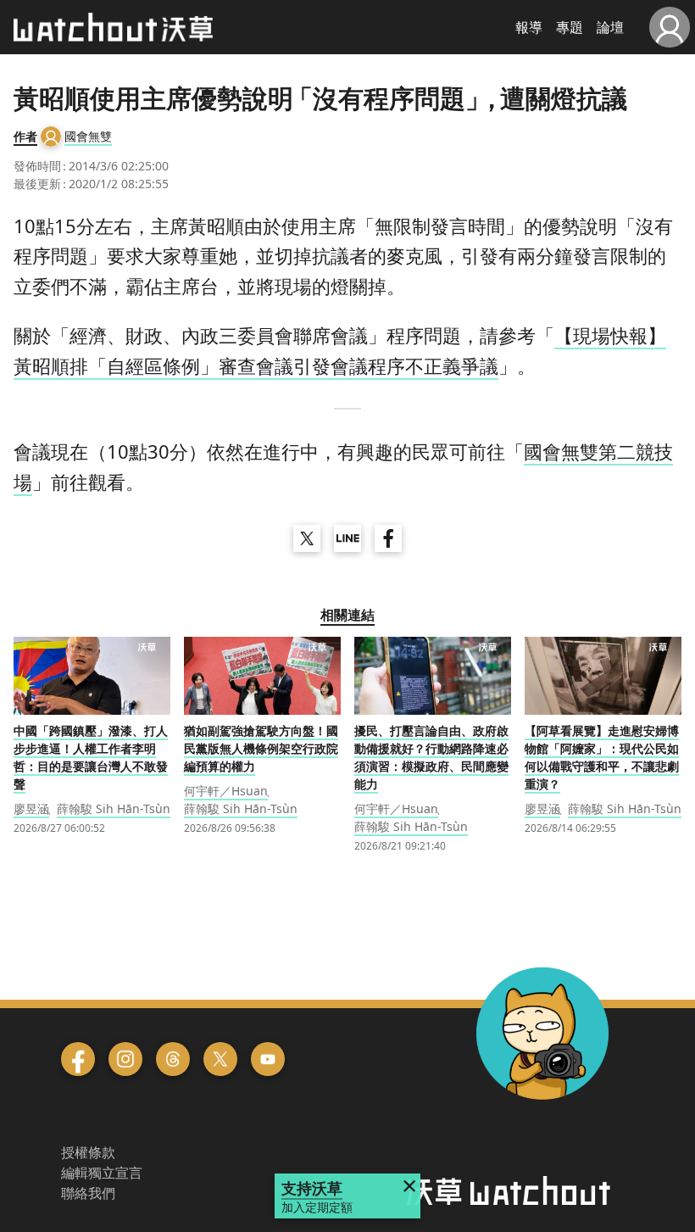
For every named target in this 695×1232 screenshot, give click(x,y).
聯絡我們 (88, 1193)
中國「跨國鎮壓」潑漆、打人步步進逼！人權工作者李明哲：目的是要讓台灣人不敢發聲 (91, 757)
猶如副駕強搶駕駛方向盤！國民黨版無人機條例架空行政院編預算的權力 (261, 748)
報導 (528, 27)
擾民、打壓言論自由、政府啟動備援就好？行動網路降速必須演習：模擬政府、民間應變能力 (431, 757)
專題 (569, 27)
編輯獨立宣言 (101, 1172)
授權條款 (88, 1152)
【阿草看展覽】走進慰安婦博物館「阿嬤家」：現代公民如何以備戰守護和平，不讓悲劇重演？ (602, 757)
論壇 (610, 27)
